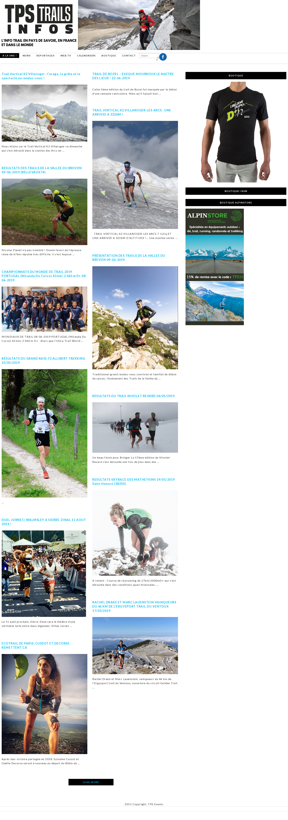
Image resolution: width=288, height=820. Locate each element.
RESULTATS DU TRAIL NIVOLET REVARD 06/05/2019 (133, 396)
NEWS (27, 55)
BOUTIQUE (109, 55)
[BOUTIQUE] (236, 181)
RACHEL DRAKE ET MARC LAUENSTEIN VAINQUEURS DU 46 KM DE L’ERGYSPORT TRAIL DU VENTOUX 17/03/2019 (134, 606)
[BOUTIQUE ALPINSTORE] (215, 324)
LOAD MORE (91, 782)
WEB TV (65, 55)
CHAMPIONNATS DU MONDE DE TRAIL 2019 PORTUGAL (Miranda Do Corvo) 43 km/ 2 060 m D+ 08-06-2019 (44, 276)
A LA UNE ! (9, 55)
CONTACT (129, 55)
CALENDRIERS (86, 55)
